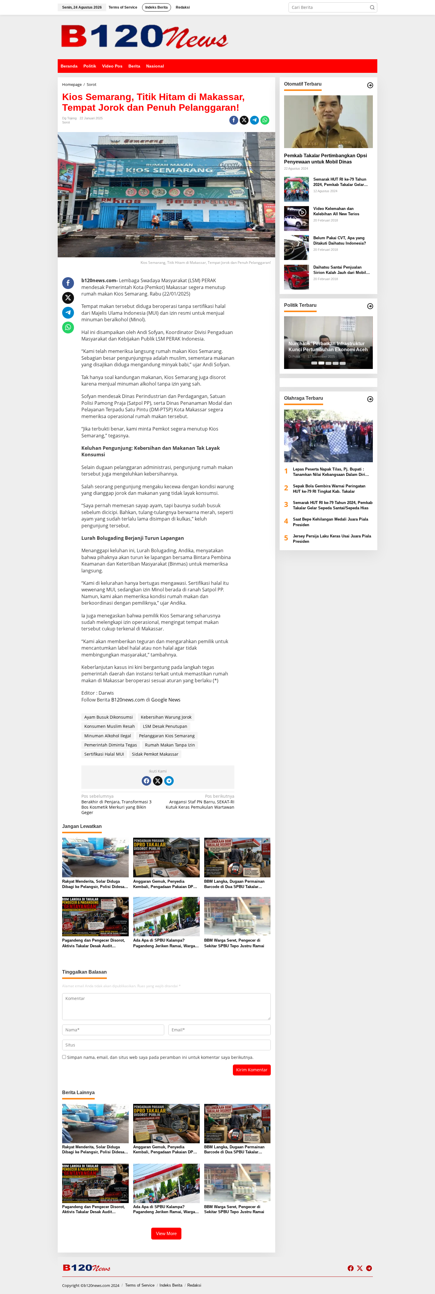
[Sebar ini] (233, 120)
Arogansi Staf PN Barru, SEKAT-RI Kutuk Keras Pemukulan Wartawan (200, 802)
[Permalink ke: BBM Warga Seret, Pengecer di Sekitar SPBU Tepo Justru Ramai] (237, 916)
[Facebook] (146, 781)
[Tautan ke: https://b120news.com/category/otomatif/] (370, 85)
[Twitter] (157, 781)
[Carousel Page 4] (336, 363)
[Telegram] (169, 781)
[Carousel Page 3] (328, 363)
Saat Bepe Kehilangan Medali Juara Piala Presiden (330, 522)
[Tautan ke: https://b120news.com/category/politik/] (370, 306)
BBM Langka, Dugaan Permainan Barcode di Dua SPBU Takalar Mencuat (234, 884)
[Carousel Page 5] (343, 363)
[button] (372, 7)
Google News (166, 699)
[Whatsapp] (264, 120)
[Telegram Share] (254, 120)
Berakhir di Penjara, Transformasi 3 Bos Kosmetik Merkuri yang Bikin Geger (116, 804)
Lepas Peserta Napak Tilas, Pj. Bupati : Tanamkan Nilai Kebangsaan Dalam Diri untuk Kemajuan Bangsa (329, 472)
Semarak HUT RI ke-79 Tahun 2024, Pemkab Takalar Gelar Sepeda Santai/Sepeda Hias (339, 182)
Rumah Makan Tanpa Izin (170, 745)
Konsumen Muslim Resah (109, 726)
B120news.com (128, 699)
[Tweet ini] (244, 120)
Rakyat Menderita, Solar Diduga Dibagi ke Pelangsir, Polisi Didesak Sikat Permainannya (94, 884)
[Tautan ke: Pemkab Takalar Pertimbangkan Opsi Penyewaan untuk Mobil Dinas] (328, 121)
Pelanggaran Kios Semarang (167, 735)
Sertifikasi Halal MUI (104, 754)
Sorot (66, 122)
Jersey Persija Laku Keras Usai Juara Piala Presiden (332, 538)
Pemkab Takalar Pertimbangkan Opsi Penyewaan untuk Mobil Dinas (325, 158)
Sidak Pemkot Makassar (155, 754)
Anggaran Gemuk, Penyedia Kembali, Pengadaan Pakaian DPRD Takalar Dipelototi (166, 884)
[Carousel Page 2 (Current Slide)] (321, 363)
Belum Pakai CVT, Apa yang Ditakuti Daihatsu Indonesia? (339, 240)
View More (166, 1233)
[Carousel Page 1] (314, 363)
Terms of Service (139, 1285)
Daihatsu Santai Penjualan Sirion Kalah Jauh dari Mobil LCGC (339, 270)
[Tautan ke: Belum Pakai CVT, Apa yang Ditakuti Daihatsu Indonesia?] (296, 247)
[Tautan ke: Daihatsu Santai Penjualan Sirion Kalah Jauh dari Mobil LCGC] (296, 276)
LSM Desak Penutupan (165, 726)
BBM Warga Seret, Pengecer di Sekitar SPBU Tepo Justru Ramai (234, 943)
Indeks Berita (171, 1285)
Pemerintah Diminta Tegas (110, 745)
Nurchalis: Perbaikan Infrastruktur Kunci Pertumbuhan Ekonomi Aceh (328, 346)
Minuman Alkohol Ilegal (107, 735)
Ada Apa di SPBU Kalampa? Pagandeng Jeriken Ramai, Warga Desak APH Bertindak (164, 943)
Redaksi (194, 1285)
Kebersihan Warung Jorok (166, 717)
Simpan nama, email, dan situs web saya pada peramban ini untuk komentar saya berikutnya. (160, 1057)
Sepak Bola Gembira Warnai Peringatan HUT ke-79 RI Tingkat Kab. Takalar (329, 488)
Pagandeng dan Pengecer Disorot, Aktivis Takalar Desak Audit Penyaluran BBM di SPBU (93, 943)
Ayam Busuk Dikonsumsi (108, 717)
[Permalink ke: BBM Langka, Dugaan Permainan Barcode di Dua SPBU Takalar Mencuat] (237, 857)
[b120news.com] (146, 36)
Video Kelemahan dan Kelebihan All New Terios (336, 211)
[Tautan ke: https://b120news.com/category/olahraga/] (370, 399)
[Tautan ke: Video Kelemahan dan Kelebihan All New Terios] (296, 218)
